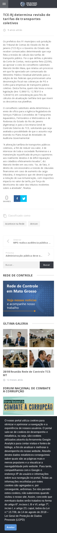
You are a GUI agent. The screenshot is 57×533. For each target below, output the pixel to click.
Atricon (34, 223)
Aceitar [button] (11, 527)
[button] (25, 521)
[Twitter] (23, 198)
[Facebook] (17, 198)
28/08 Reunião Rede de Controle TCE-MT (27, 373)
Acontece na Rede (14, 223)
